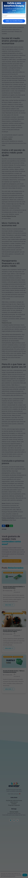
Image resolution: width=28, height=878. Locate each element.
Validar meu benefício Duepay (14, 21)
